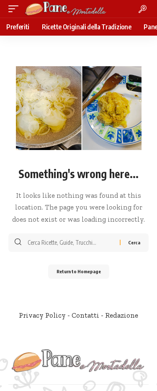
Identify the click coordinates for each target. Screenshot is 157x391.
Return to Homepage (79, 271)
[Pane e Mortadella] (66, 9)
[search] (142, 9)
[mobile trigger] (15, 9)
